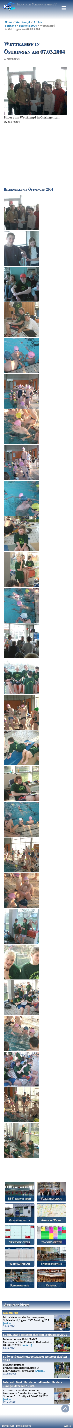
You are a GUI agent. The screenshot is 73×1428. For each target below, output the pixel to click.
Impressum (8, 1425)
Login (67, 1425)
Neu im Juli (10, 1313)
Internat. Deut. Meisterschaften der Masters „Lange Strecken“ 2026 (32, 1384)
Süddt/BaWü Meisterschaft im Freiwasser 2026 (35, 1334)
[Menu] (64, 8)
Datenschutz (23, 1425)
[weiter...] (8, 1323)
